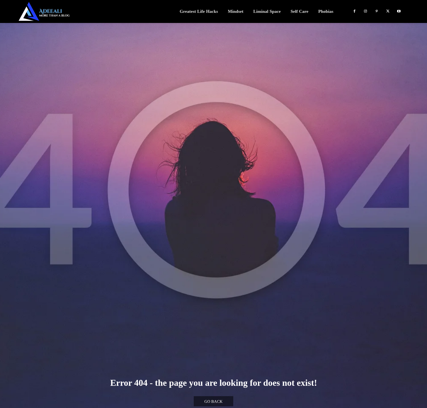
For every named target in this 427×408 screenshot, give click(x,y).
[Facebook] (354, 11)
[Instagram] (365, 11)
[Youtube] (399, 11)
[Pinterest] (376, 11)
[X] (388, 11)
